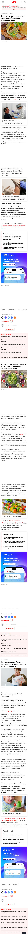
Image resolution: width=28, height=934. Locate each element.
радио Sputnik (11, 730)
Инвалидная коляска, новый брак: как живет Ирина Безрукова (14, 340)
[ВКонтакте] (11, 317)
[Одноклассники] (15, 317)
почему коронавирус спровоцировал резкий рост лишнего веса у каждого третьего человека (13, 227)
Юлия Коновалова (5, 285)
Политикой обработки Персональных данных (10, 6)
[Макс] (5, 317)
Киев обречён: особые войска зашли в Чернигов (13, 344)
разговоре (14, 99)
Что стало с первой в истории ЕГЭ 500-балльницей (13, 336)
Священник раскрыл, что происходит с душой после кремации (14, 348)
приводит (22, 434)
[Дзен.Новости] (2, 317)
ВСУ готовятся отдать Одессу (8, 651)
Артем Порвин (5, 584)
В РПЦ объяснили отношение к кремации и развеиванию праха (11, 353)
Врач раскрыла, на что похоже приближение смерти (14, 357)
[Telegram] (8, 317)
